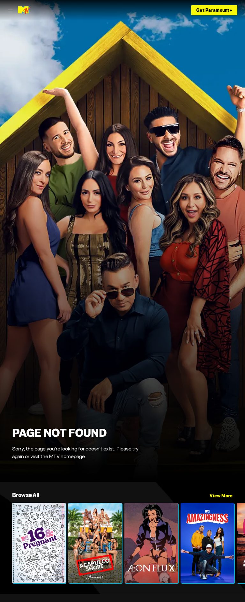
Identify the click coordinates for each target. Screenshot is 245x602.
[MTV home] (24, 10)
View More (221, 495)
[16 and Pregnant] (39, 543)
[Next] (239, 543)
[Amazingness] (207, 543)
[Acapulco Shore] (95, 543)
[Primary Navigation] (10, 10)
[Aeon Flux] (151, 543)
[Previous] (6, 543)
